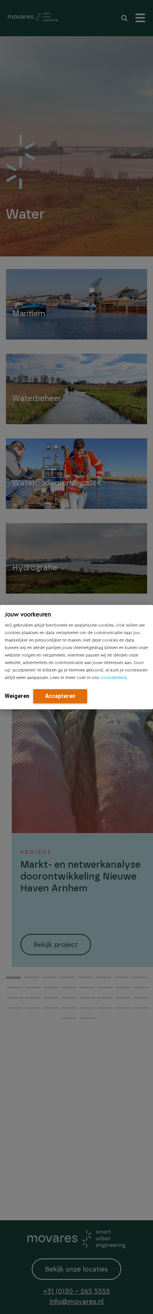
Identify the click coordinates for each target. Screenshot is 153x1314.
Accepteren (60, 695)
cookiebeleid (113, 677)
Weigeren (17, 695)
